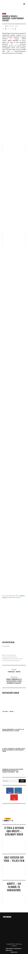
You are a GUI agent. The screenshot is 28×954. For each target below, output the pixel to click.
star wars (8, 660)
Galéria (4, 13)
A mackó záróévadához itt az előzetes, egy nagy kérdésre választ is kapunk (13, 730)
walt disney (15, 660)
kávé (11, 658)
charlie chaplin (10, 655)
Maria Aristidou (13, 40)
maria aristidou (16, 658)
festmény (14, 657)
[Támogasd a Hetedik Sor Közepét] (14, 9)
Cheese (6, 26)
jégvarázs (8, 658)
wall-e (11, 660)
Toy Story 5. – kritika (7, 711)
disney (6, 657)
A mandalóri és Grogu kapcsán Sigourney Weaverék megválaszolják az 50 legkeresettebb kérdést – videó (12, 770)
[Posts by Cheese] (3, 26)
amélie (5, 655)
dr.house (9, 657)
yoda (19, 660)
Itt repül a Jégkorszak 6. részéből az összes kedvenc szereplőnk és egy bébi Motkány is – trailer (13, 750)
